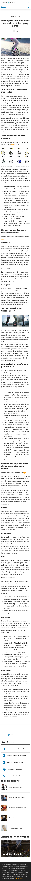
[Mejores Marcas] (8, 3)
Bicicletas (17, 16)
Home (12, 16)
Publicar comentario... (17, 735)
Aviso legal (19, 878)
